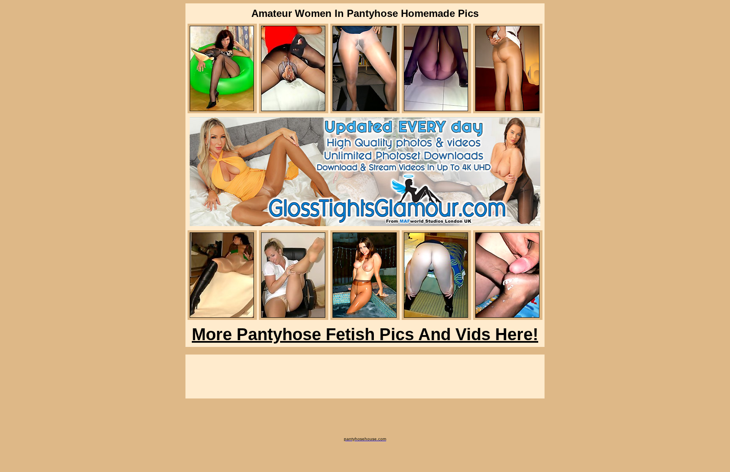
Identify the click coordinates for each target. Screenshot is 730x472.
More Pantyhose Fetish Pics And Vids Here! (365, 334)
